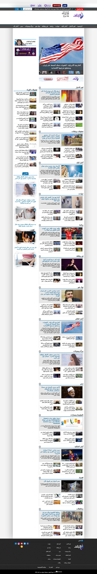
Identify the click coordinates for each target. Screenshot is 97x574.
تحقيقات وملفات (67, 562)
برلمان (49, 559)
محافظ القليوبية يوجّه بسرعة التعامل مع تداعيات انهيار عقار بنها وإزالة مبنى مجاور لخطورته (70, 9)
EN (18, 9)
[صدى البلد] (78, 15)
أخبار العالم (15, 26)
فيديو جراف (58, 555)
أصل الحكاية (68, 555)
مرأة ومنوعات (29, 26)
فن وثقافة (45, 26)
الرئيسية (79, 26)
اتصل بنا (51, 567)
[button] (82, 53)
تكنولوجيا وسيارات (57, 559)
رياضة (51, 26)
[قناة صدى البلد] (64, 5)
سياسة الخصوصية (42, 567)
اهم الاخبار (72, 26)
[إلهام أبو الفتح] (25, 45)
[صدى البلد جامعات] (47, 5)
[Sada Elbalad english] (33, 5)
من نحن (58, 567)
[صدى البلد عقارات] (39, 5)
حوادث (57, 26)
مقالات (59, 562)
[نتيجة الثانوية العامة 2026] (61, 81)
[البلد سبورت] (57, 5)
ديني (21, 26)
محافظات (49, 555)
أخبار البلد (64, 26)
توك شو (37, 26)
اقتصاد (69, 559)
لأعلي (79, 540)
